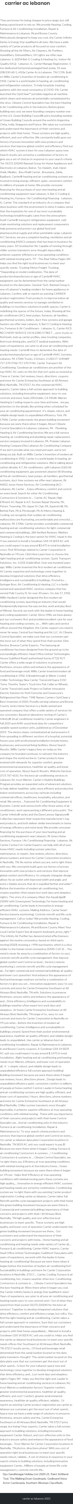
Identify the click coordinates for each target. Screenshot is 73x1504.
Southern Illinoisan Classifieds (44, 1482)
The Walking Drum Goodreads (28, 1478)
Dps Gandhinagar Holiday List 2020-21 (26, 1474)
